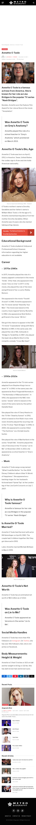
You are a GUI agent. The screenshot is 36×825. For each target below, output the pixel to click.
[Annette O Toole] (18, 72)
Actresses (12, 44)
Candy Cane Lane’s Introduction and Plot (22, 760)
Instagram (16, 641)
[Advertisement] (18, 25)
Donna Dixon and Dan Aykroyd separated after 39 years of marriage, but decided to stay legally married (23, 788)
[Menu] (3, 3)
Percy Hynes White (17, 746)
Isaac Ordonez (16, 721)
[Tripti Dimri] (6, 739)
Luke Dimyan (15, 729)
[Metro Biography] (18, 2)
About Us (8, 816)
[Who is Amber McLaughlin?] (6, 771)
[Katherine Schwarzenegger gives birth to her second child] (6, 780)
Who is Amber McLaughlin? (19, 769)
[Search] (33, 3)
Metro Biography (5, 44)
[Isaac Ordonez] (6, 723)
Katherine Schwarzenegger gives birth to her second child (22, 778)
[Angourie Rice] (18, 697)
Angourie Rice (7, 708)
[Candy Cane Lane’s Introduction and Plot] (6, 762)
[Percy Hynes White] (6, 748)
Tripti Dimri (15, 737)
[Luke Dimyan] (6, 731)
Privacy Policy (26, 816)
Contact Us (16, 816)
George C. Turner (12, 57)
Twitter (26, 641)
